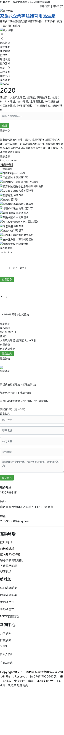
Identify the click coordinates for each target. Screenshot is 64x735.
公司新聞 (5, 633)
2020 (8, 90)
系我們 (60, 6)
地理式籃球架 (8, 595)
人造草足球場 (8, 566)
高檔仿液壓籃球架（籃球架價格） (18, 384)
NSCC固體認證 (10, 616)
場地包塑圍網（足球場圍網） (16, 392)
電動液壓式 (7, 602)
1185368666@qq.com (15, 521)
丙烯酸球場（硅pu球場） (14, 409)
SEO (58, 681)
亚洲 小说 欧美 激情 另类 (14, 685)
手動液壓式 (7, 609)
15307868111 (17, 268)
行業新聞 (5, 640)
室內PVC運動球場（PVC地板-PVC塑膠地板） (25, 400)
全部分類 (6, 164)
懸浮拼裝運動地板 (11, 560)
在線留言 (45, 6)
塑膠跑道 (5, 571)
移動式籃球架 (8, 587)
